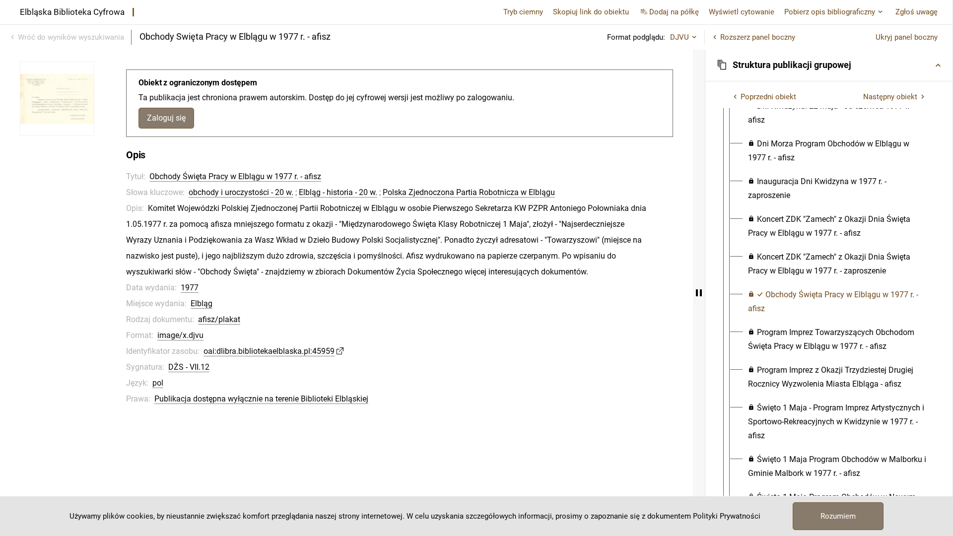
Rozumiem (838, 516)
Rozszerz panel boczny (757, 37)
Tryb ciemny (523, 11)
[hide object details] (699, 293)
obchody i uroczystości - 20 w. (241, 192)
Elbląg (201, 303)
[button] (829, 65)
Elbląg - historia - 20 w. (338, 192)
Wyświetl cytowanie (741, 11)
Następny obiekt (890, 96)
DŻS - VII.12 (188, 367)
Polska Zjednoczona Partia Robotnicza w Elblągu (469, 192)
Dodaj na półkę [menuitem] (674, 11)
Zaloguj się (166, 118)
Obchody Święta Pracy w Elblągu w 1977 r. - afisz (235, 176)
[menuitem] (838, 113)
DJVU (679, 37)
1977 (190, 287)
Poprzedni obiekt (768, 96)
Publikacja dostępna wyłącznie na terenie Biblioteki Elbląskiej (261, 398)
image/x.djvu (180, 335)
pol (157, 383)
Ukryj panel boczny (907, 37)
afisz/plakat (219, 319)
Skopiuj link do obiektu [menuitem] (591, 11)
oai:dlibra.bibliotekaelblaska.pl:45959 (269, 351)
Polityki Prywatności (726, 516)
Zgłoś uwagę (916, 11)
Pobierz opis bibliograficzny (829, 11)
